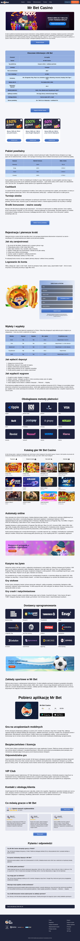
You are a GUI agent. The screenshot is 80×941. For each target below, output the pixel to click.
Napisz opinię (67, 809)
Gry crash (48, 459)
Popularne (12, 459)
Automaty (65, 459)
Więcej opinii (40, 834)
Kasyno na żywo (30, 459)
